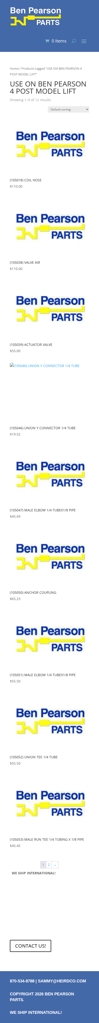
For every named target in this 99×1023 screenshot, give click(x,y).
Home (14, 68)
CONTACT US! (30, 946)
